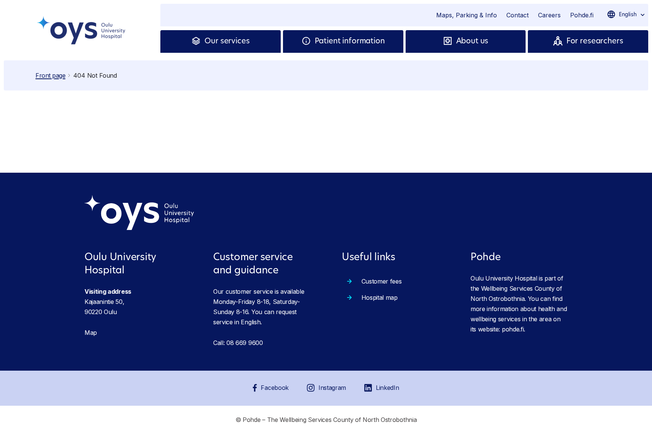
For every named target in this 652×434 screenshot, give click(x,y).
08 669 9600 (244, 343)
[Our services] (198, 41)
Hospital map (379, 297)
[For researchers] (559, 41)
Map (91, 332)
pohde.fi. (513, 329)
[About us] (449, 41)
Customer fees (381, 281)
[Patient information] (308, 41)
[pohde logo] (82, 30)
